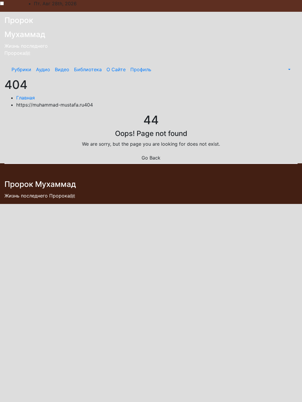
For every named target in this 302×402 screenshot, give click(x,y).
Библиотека (88, 69)
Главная (25, 98)
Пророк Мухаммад (40, 184)
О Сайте (116, 69)
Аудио (43, 69)
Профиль (140, 69)
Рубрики (21, 69)
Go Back (151, 158)
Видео (62, 69)
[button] (288, 69)
